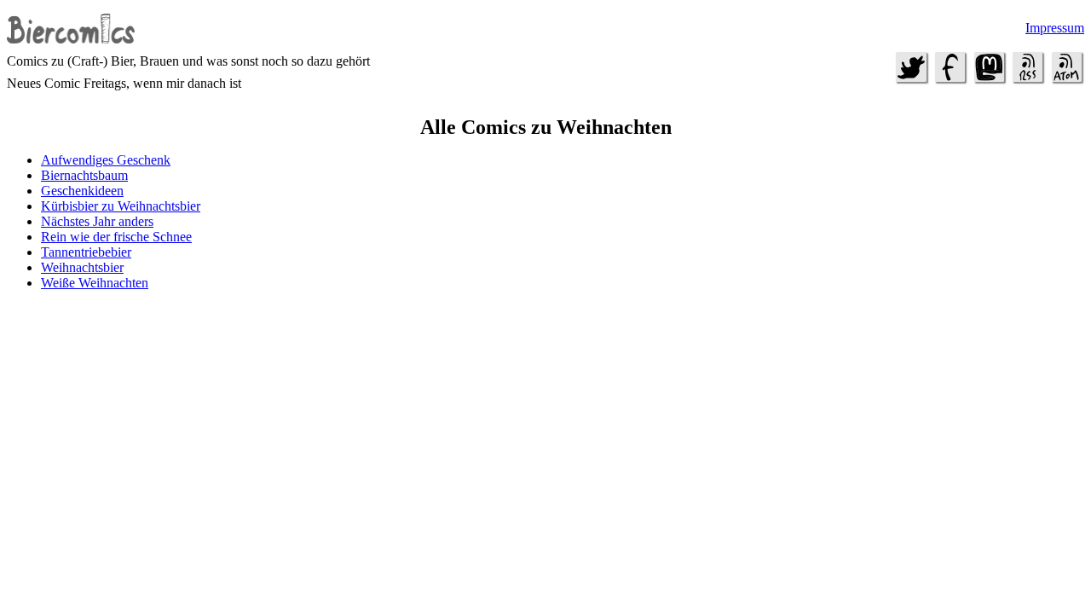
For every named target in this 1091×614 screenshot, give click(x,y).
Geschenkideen (82, 190)
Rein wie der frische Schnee (116, 236)
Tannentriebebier (86, 252)
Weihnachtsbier (82, 267)
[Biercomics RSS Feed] (1028, 80)
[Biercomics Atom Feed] (1066, 80)
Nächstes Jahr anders (97, 221)
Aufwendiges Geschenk (105, 160)
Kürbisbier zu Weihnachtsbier (120, 206)
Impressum (1054, 27)
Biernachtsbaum (84, 175)
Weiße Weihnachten (94, 282)
